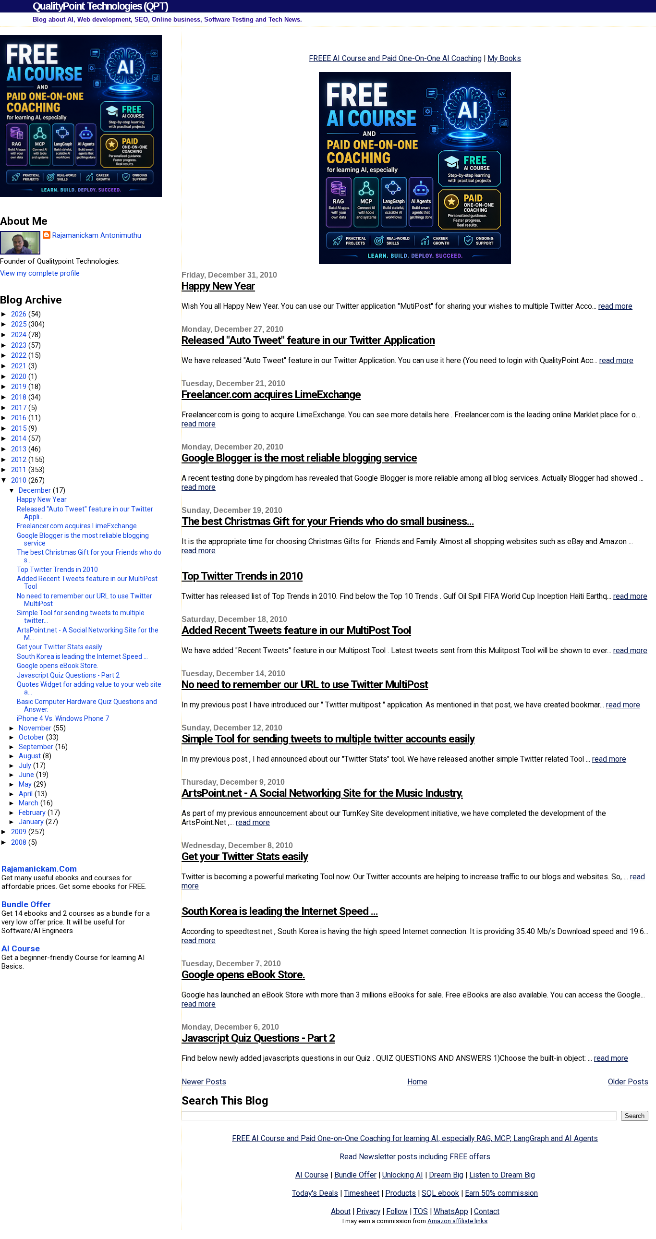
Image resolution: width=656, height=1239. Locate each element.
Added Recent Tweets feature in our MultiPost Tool (296, 630)
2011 (19, 469)
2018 (19, 397)
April (27, 794)
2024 (19, 334)
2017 (19, 407)
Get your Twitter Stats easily (245, 856)
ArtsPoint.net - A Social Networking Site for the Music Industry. (322, 793)
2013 (19, 449)
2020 (19, 376)
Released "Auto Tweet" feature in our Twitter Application (308, 340)
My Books (504, 58)
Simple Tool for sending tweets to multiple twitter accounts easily (328, 738)
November (36, 728)
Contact (486, 1211)
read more (615, 306)
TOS (420, 1211)
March (29, 803)
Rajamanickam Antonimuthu (96, 235)
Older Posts (628, 1081)
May (26, 784)
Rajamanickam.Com (39, 869)
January (32, 822)
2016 (19, 417)
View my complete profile (40, 273)
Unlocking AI (402, 1174)
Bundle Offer (355, 1174)
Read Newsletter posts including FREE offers (415, 1156)
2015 (19, 428)
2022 (19, 355)
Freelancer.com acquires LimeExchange (271, 394)
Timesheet (361, 1193)
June (27, 774)
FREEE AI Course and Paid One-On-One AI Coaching (395, 58)
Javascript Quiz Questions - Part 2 (258, 1038)
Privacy (368, 1211)
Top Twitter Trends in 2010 (242, 576)
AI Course (311, 1174)
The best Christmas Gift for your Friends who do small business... (328, 521)
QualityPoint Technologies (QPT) (100, 6)
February (33, 812)
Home (417, 1081)
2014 (19, 438)
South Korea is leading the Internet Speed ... (280, 911)
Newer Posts (204, 1081)
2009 (19, 831)
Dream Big (446, 1174)
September (37, 747)
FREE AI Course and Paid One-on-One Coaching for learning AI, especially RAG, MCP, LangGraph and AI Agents (415, 1138)
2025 (19, 324)
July (26, 765)
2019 (19, 386)
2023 (19, 345)
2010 (19, 480)
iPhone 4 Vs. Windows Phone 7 (63, 718)
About (341, 1211)
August (31, 756)
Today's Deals (315, 1193)
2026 (19, 314)
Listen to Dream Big (502, 1174)
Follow (397, 1211)
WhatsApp (451, 1211)
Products (400, 1193)
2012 (19, 459)
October (32, 737)
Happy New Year (218, 285)
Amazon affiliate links (457, 1221)
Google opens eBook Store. (243, 974)
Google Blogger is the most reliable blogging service (299, 457)
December (36, 490)
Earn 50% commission (501, 1193)
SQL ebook (440, 1193)
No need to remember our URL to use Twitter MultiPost (305, 684)
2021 (19, 366)
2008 (19, 842)
